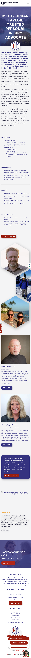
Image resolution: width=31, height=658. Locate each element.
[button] (28, 3)
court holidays (19, 622)
